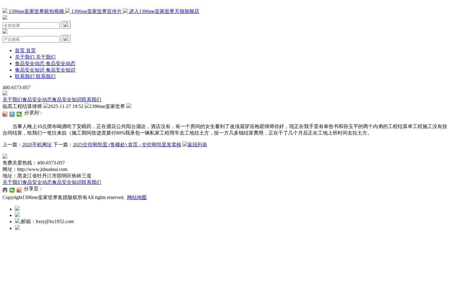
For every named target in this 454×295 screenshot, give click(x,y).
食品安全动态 (37, 99)
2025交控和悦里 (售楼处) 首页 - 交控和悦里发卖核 (127, 144)
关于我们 (12, 99)
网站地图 (137, 197)
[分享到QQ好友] (5, 190)
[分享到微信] (19, 114)
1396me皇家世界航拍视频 (36, 11)
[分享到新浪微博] (5, 114)
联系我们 (91, 99)
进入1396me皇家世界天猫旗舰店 (163, 11)
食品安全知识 (67, 99)
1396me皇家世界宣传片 (96, 11)
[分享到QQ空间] (12, 114)
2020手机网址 (37, 144)
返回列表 (197, 144)
